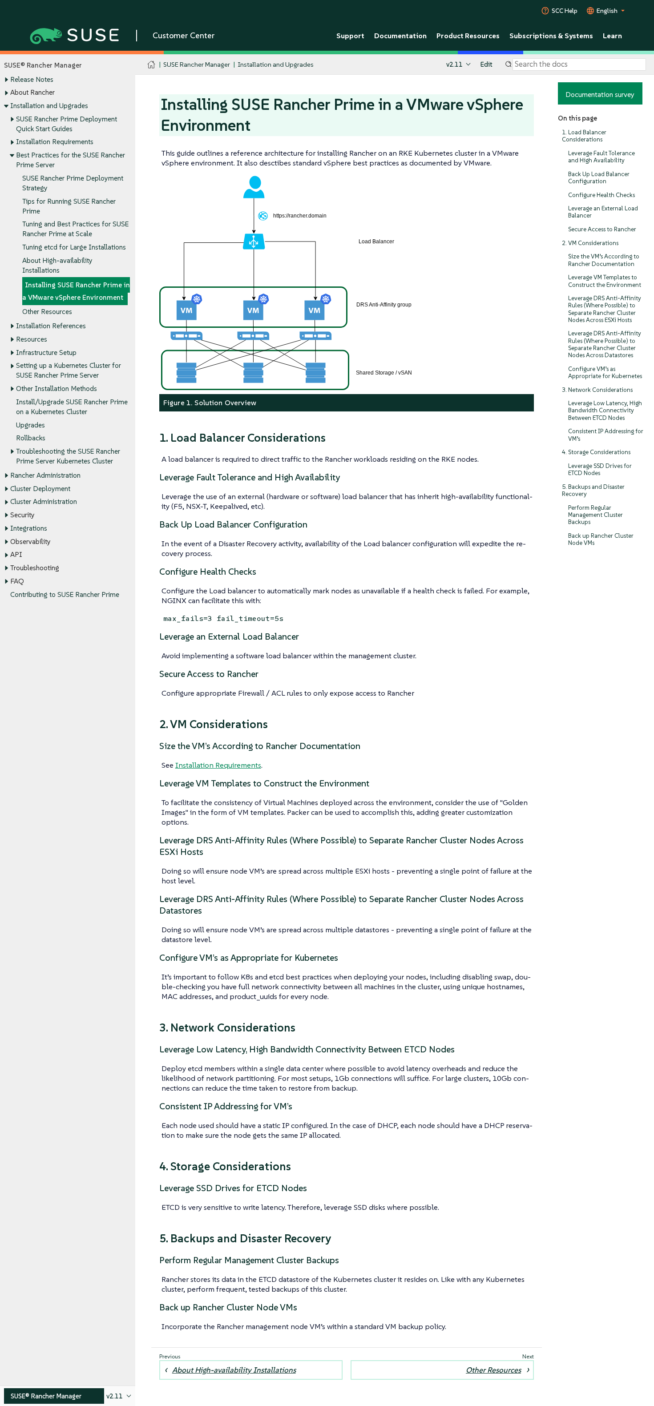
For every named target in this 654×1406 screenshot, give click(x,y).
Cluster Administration (43, 501)
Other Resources (47, 311)
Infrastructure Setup (46, 352)
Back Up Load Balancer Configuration (599, 177)
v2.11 (454, 64)
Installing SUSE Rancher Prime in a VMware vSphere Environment (76, 291)
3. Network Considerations (597, 390)
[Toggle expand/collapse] (6, 79)
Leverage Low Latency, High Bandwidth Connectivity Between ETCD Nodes (605, 410)
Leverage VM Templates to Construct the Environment (604, 281)
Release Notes (31, 79)
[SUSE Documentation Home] (151, 65)
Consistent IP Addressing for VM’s (605, 434)
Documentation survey (599, 94)
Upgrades (30, 425)
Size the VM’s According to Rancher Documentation (603, 260)
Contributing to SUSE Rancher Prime (64, 594)
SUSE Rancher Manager (196, 64)
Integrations (28, 528)
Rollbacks (30, 438)
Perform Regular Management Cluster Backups (595, 515)
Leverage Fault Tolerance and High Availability (601, 156)
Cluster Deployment (40, 488)
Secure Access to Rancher (602, 229)
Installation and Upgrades (49, 105)
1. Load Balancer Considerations (584, 136)
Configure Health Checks (601, 195)
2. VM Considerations (590, 243)
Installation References (51, 326)
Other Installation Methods (56, 388)
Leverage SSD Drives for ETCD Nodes (600, 469)
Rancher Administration (45, 475)
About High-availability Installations (234, 1370)
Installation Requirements (54, 141)
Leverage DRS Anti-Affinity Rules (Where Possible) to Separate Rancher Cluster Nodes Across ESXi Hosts (604, 309)
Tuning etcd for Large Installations (74, 247)
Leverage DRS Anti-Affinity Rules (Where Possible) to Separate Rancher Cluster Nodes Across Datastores (604, 344)
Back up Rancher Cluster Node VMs (601, 539)
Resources (31, 339)
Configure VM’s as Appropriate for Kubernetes (605, 372)
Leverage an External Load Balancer (603, 212)
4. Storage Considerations (596, 452)
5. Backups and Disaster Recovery (593, 490)
